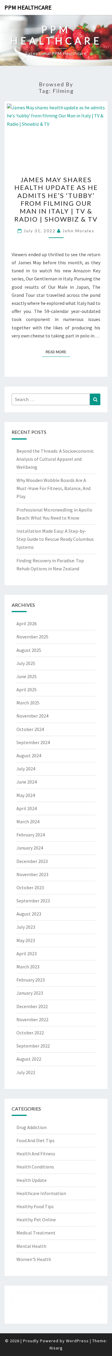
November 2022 (32, 1019)
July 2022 (25, 1072)
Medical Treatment (36, 1233)
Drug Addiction (31, 1127)
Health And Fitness (35, 1154)
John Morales (78, 230)
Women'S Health (33, 1259)
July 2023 (25, 927)
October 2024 (30, 729)
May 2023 (25, 940)
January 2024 (29, 848)
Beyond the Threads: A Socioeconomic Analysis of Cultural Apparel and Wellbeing (55, 459)
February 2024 (30, 835)
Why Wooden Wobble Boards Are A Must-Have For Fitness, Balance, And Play (53, 488)
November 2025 (32, 637)
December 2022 (32, 1006)
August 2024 (28, 755)
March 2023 (27, 967)
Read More (58, 351)
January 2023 (29, 993)
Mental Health (31, 1246)
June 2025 (26, 676)
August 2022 (28, 1059)
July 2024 (25, 769)
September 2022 (33, 1046)
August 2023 (28, 914)
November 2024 (32, 716)
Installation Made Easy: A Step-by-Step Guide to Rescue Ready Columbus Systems (55, 539)
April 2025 (26, 689)
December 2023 (32, 861)
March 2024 (27, 821)
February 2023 (30, 980)
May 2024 (25, 795)
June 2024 (26, 782)
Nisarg (56, 1348)
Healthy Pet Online (36, 1220)
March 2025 (27, 703)
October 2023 (30, 887)
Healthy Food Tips (35, 1206)
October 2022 (30, 1033)
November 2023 (32, 874)
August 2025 (28, 650)
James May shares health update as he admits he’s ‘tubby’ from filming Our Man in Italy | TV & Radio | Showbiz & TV (56, 199)
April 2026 (26, 623)
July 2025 (25, 663)
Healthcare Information (41, 1193)
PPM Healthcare (28, 7)
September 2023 (33, 901)
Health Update (31, 1180)
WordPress (77, 1340)
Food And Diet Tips (35, 1140)
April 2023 (26, 953)
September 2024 (33, 742)
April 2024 (26, 808)
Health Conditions (35, 1167)
